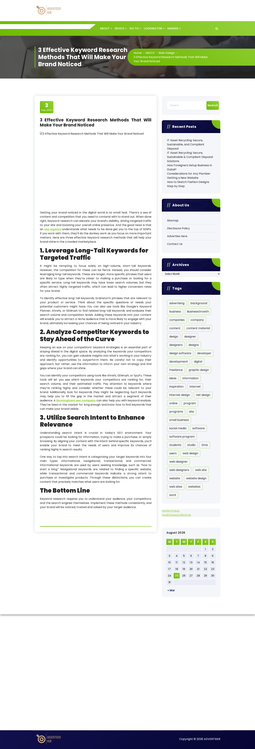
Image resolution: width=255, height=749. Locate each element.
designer (190, 337)
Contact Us (174, 244)
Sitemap (172, 221)
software (198, 428)
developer (204, 353)
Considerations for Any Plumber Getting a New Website (188, 176)
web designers (179, 470)
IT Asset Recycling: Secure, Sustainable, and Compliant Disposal (185, 144)
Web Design (167, 53)
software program (182, 437)
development (178, 362)
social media (177, 428)
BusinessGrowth (198, 312)
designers (175, 345)
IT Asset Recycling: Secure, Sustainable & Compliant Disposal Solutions (190, 157)
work (172, 495)
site (191, 412)
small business (179, 420)
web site (201, 470)
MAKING (172, 28)
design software (180, 353)
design (173, 337)
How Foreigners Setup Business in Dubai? (189, 167)
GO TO (134, 28)
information (190, 378)
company (197, 320)
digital (198, 362)
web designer (178, 462)
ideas (172, 378)
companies (177, 320)
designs (194, 345)
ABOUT (104, 28)
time (205, 445)
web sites (175, 487)
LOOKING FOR (153, 28)
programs (176, 412)
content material (198, 328)
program (190, 403)
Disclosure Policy (178, 228)
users (173, 453)
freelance (176, 370)
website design (196, 478)
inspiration (176, 387)
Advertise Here (177, 236)
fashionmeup (171, 511)
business (175, 312)
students (175, 445)
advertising (176, 303)
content (174, 328)
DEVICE (119, 28)
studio (191, 445)
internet (195, 387)
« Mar (171, 590)
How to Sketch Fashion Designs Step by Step (188, 184)
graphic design (199, 370)
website (174, 478)
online (173, 403)
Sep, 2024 (46, 107)
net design (203, 395)
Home (138, 53)
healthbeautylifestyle (176, 515)
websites (194, 487)
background (198, 303)
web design (190, 453)
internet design (179, 395)
